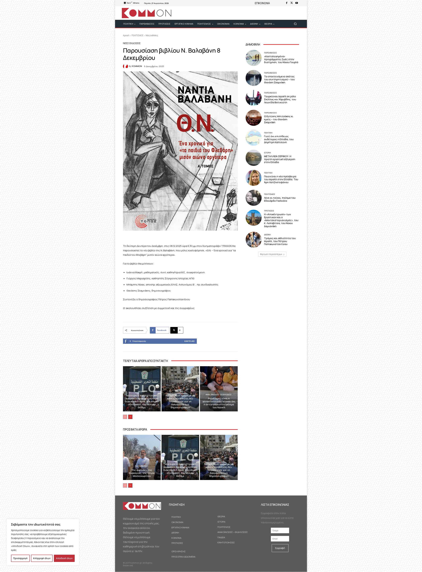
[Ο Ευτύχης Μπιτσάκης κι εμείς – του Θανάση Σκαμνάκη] (254, 118)
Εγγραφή (280, 548)
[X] (291, 3)
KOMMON (137, 66)
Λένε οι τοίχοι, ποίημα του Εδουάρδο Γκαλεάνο (280, 199)
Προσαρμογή (20, 558)
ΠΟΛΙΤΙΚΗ (268, 133)
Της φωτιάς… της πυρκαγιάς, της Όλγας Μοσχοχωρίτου (142, 473)
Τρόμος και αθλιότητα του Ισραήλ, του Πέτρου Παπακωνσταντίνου (280, 241)
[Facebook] (286, 3)
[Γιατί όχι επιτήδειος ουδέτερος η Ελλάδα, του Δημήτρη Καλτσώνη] (254, 138)
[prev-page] (125, 417)
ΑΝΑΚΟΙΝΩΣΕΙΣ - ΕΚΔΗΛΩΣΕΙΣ (218, 394)
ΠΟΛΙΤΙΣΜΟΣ (137, 35)
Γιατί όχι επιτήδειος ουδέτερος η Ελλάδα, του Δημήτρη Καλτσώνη (279, 139)
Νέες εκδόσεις (152, 35)
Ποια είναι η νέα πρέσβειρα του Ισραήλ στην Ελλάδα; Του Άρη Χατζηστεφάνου (281, 179)
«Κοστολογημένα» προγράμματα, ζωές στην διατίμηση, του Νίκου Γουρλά (281, 59)
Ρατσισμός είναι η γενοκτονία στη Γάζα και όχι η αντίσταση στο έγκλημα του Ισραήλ (218, 403)
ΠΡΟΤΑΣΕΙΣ (269, 211)
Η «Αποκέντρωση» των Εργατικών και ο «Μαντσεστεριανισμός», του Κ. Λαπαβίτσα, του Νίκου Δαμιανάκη (281, 220)
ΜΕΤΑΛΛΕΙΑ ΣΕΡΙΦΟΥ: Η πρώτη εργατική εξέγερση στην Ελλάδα (279, 159)
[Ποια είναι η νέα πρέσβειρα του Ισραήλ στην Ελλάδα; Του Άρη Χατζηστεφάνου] (254, 178)
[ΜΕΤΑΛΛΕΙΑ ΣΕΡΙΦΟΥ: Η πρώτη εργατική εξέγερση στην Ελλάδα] (254, 158)
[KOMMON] (126, 66)
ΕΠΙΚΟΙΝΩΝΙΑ (262, 3)
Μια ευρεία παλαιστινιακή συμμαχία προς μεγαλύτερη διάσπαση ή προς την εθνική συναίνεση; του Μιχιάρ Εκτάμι (142, 401)
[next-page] (130, 417)
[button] (295, 24)
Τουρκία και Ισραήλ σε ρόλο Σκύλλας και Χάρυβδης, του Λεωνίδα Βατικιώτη (280, 99)
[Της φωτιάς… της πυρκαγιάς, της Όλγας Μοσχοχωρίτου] (142, 457)
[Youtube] (296, 3)
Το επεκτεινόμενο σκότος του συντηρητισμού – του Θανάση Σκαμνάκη (279, 79)
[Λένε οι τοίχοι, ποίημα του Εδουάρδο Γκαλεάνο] (254, 198)
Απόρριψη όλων (41, 558)
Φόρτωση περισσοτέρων (271, 254)
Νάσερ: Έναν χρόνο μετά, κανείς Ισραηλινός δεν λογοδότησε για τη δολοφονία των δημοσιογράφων (180, 401)
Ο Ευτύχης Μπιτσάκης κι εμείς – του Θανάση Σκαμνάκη (278, 119)
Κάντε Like (189, 341)
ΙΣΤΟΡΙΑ (267, 153)
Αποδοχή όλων (64, 558)
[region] (43, 542)
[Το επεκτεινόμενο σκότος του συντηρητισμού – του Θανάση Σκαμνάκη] (254, 78)
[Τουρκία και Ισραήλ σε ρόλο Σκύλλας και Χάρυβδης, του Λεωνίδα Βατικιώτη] (254, 98)
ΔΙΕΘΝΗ (141, 391)
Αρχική (126, 35)
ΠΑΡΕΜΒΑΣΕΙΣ (141, 466)
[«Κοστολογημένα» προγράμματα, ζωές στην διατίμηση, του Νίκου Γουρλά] (254, 58)
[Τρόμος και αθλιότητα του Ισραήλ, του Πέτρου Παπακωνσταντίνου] (254, 240)
